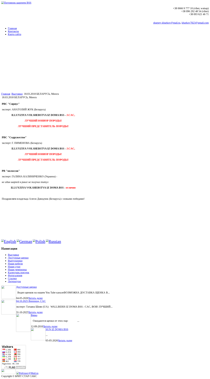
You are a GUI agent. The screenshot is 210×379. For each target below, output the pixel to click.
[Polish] (39, 241)
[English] (8, 241)
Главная (5, 93)
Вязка (34, 315)
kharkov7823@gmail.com (195, 22)
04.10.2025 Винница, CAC (31, 301)
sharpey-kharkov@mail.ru (166, 22)
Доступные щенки (26, 287)
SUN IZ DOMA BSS (57, 329)
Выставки (17, 93)
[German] (24, 241)
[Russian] (53, 241)
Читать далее (35, 298)
